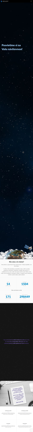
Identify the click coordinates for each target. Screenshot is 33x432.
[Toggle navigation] (31, 1)
